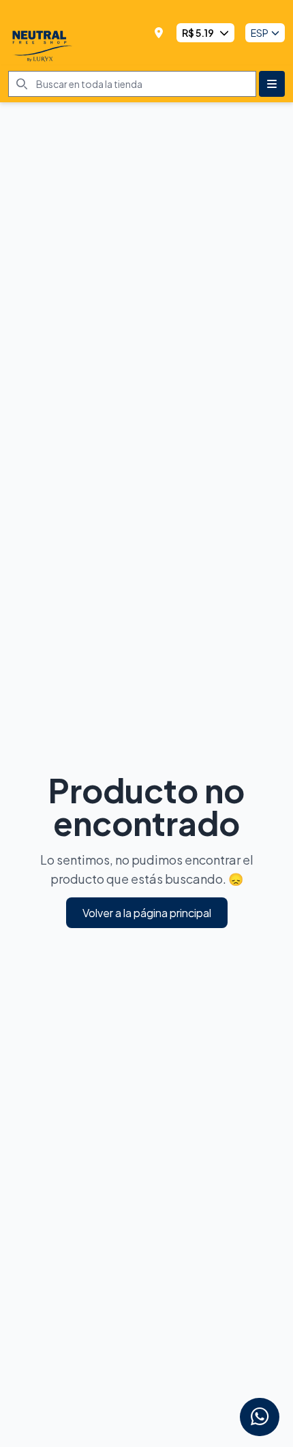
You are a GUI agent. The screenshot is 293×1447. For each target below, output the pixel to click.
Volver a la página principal (146, 913)
